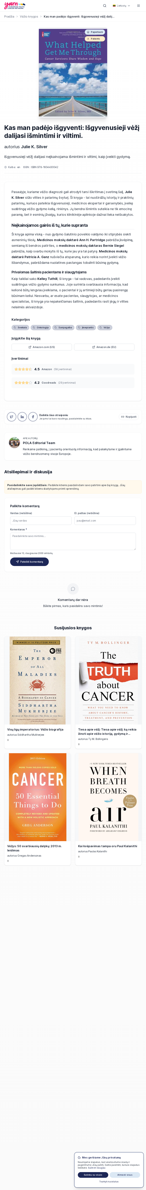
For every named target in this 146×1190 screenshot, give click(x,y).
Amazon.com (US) (44, 347)
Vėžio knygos (29, 16)
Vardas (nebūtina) (21, 513)
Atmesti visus (124, 1175)
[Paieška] (104, 5)
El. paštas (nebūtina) (86, 513)
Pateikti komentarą (31, 561)
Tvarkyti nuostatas (109, 1181)
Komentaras (18, 529)
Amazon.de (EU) (106, 347)
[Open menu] (138, 5)
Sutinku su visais (93, 1175)
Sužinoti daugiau (97, 1167)
